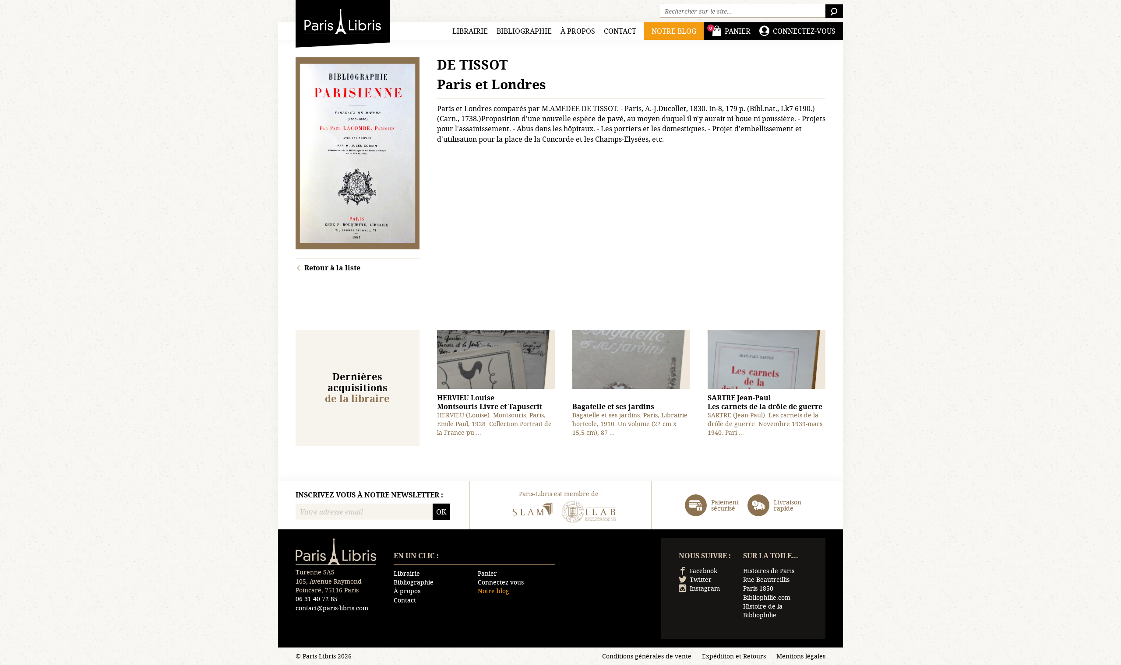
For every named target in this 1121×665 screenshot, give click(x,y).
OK (441, 511)
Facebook (703, 571)
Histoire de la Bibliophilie (763, 610)
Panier (487, 573)
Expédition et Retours (734, 656)
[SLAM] (532, 513)
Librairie (470, 30)
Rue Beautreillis (766, 579)
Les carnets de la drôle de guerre (765, 402)
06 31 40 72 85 (317, 599)
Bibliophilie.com (766, 597)
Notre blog (493, 591)
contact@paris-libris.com (332, 608)
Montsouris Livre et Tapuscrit (489, 402)
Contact (620, 30)
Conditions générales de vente (646, 656)
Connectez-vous (501, 582)
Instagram (705, 588)
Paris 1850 (758, 588)
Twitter (701, 579)
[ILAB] (589, 513)
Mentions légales (800, 656)
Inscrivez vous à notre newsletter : (369, 494)
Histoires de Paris (768, 571)
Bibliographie (524, 30)
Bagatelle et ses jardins (613, 406)
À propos (577, 30)
